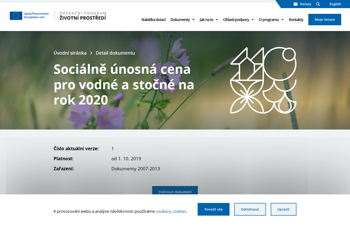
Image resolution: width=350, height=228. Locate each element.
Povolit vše (214, 209)
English (335, 4)
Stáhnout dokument (175, 192)
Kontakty (296, 19)
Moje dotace (325, 19)
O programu (269, 19)
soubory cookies (171, 211)
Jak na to (206, 19)
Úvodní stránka (70, 53)
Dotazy (305, 4)
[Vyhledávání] (318, 4)
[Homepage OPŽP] (71, 15)
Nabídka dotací (153, 19)
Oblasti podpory (236, 19)
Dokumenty (180, 19)
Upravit (283, 209)
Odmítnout (250, 209)
